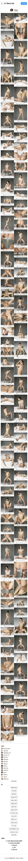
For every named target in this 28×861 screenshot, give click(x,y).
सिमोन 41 (5, 774)
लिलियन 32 (5, 779)
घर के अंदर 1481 (14, 813)
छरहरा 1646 (14, 800)
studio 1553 (14, 810)
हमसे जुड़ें (24, 3)
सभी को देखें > (14, 781)
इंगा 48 (4, 772)
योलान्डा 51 (5, 770)
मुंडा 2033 (14, 794)
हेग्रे (9, 3)
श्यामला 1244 (14, 822)
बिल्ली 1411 (14, 819)
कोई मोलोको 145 (7, 753)
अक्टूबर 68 (5, 759)
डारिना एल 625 (6, 748)
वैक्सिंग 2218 (14, 787)
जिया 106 (5, 757)
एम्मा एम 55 (5, 768)
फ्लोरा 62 (5, 764)
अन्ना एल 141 (6, 755)
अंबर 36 (5, 777)
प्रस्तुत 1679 (14, 797)
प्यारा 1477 (14, 816)
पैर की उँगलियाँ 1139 (14, 829)
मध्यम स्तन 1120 (14, 832)
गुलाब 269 (5, 751)
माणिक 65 (5, 761)
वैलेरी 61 (5, 766)
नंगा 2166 (14, 791)
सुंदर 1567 (14, 806)
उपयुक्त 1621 (14, 803)
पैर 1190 (14, 826)
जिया (16, 10)
